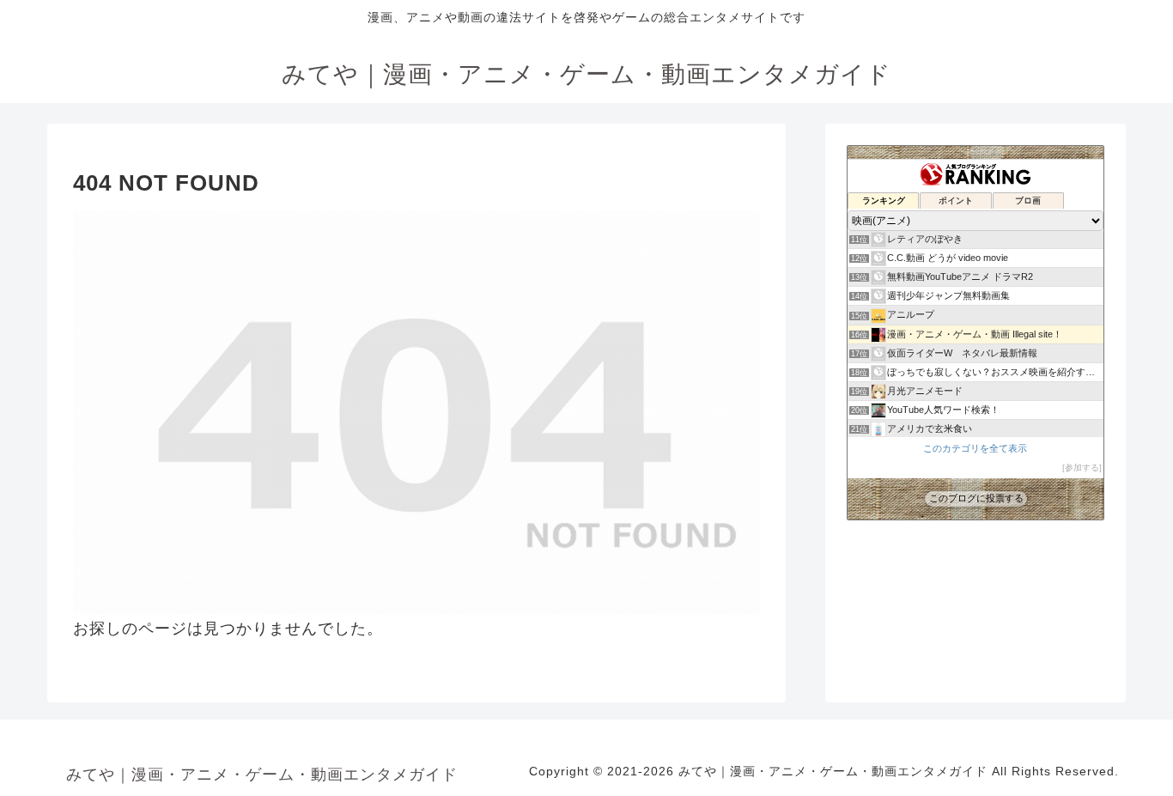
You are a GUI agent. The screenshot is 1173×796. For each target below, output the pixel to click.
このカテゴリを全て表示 (975, 448)
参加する (1082, 467)
